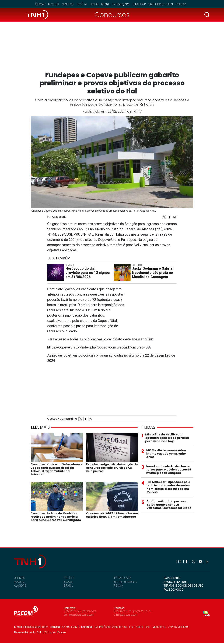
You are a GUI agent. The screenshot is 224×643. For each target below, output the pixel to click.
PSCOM (118, 585)
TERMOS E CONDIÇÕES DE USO (183, 585)
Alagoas (68, 4)
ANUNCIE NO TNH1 (175, 581)
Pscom (181, 4)
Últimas (40, 4)
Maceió (53, 4)
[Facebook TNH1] (186, 561)
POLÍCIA (69, 578)
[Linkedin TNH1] (207, 561)
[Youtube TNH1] (200, 561)
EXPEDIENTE (172, 578)
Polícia (82, 4)
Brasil (105, 4)
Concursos (112, 14)
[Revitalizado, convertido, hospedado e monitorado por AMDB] (206, 613)
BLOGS (68, 581)
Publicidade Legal (161, 4)
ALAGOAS (20, 585)
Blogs (94, 4)
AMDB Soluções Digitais (51, 632)
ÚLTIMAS (19, 578)
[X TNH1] (193, 561)
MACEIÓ (19, 581)
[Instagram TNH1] (180, 561)
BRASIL (68, 585)
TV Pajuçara (121, 4)
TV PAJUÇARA (122, 578)
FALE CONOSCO (174, 589)
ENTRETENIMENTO (125, 581)
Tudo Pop (139, 4)
